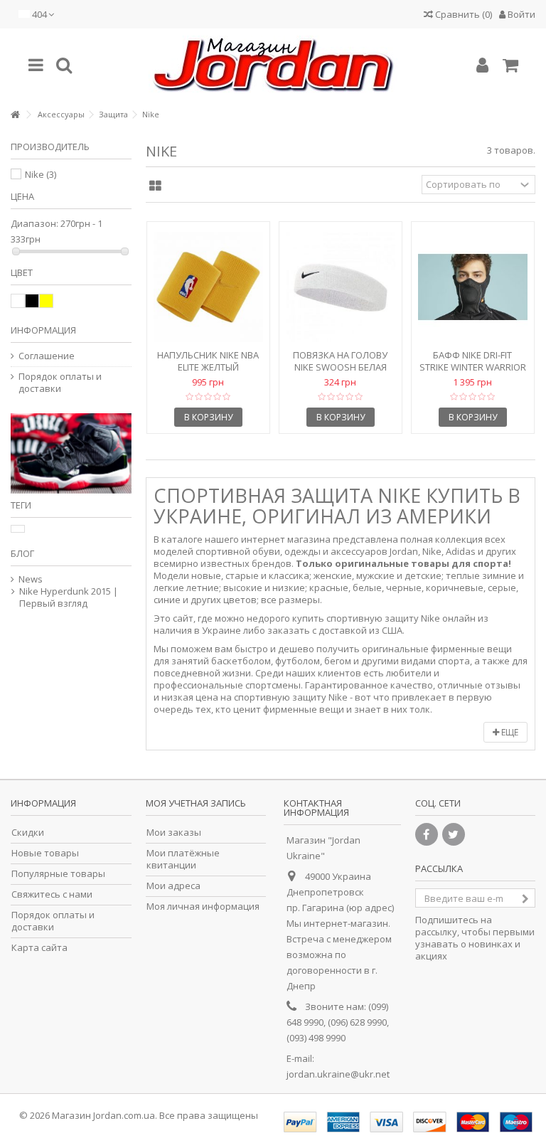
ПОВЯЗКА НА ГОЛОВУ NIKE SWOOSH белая (340, 361)
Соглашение (46, 356)
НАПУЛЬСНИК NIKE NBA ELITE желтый (208, 361)
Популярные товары (58, 874)
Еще (508, 732)
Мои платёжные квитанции (183, 859)
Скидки (27, 832)
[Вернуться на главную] (15, 115)
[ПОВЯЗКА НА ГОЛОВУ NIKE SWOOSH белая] (340, 287)
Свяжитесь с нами (51, 894)
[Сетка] (155, 186)
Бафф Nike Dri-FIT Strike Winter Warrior (472, 361)
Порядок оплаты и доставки (60, 383)
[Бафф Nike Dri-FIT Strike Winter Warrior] (473, 287)
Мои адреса (173, 886)
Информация (43, 330)
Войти (520, 14)
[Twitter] (453, 834)
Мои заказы (173, 832)
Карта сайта (39, 948)
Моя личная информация (202, 906)
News (30, 579)
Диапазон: (34, 224)
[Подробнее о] (18, 529)
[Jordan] (273, 65)
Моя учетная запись (196, 803)
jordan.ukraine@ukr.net (338, 1074)
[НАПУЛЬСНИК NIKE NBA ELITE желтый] (208, 287)
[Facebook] (426, 834)
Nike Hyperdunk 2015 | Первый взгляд (68, 597)
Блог (22, 553)
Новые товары (45, 853)
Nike (40, 174)
